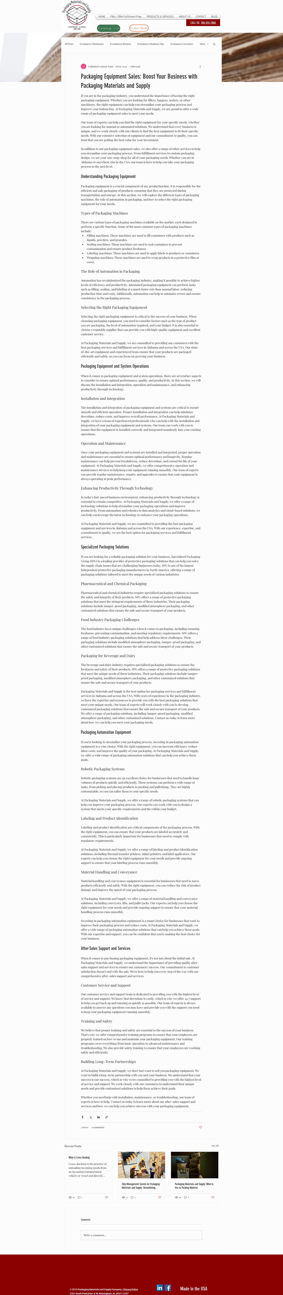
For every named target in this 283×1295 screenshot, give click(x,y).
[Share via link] (106, 1117)
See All (215, 1145)
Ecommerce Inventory (181, 43)
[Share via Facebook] (82, 1117)
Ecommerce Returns (120, 43)
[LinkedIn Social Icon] (160, 1288)
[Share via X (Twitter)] (90, 1117)
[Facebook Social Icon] (168, 1288)
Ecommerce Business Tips (150, 43)
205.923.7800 (209, 23)
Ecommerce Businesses (92, 43)
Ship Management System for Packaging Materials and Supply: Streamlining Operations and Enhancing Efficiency (141, 1185)
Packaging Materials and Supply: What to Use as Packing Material (194, 1185)
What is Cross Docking (79, 1157)
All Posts (69, 43)
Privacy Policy (130, 1289)
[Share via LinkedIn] (98, 1117)
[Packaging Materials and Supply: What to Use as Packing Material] (194, 1165)
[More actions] (200, 66)
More (202, 43)
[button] (214, 44)
